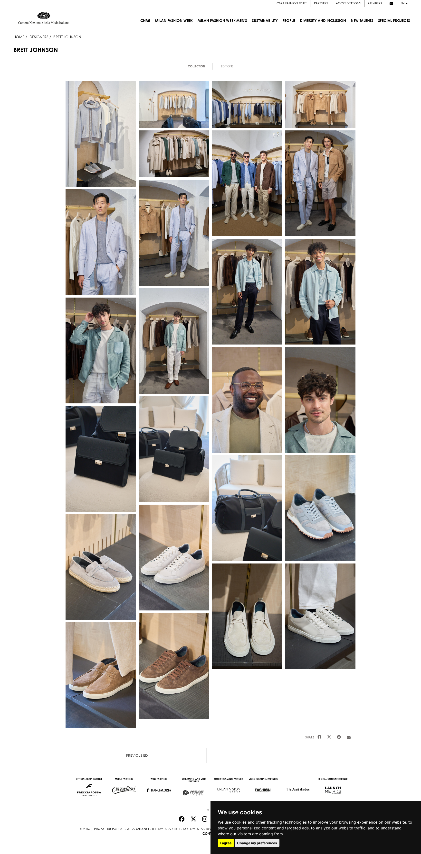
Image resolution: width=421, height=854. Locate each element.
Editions (227, 66)
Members (375, 3)
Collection (196, 66)
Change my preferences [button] (257, 843)
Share (309, 737)
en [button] (403, 3)
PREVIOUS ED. (137, 755)
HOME (18, 37)
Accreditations (348, 3)
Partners (321, 3)
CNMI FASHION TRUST (291, 3)
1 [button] (206, 808)
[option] (89, 788)
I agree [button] (225, 843)
